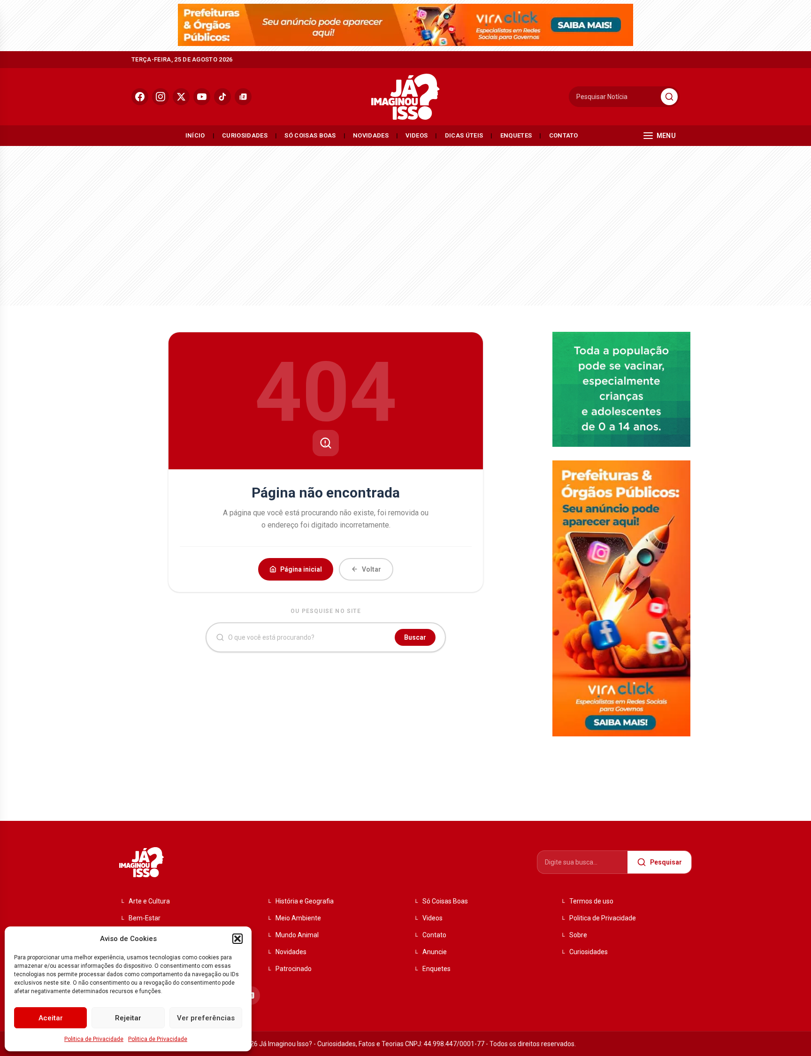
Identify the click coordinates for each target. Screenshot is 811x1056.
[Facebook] (139, 96)
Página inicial (301, 569)
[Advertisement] (405, 223)
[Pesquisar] (669, 96)
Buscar (415, 637)
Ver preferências (206, 1018)
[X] (181, 96)
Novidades (371, 135)
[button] (237, 938)
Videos (417, 135)
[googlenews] (243, 96)
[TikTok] (222, 96)
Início (195, 135)
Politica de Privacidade (93, 1039)
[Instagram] (160, 96)
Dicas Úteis (464, 135)
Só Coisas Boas (310, 135)
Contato (563, 135)
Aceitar (50, 1018)
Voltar (371, 569)
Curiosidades (245, 135)
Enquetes (516, 135)
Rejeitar (128, 1018)
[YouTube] (201, 96)
